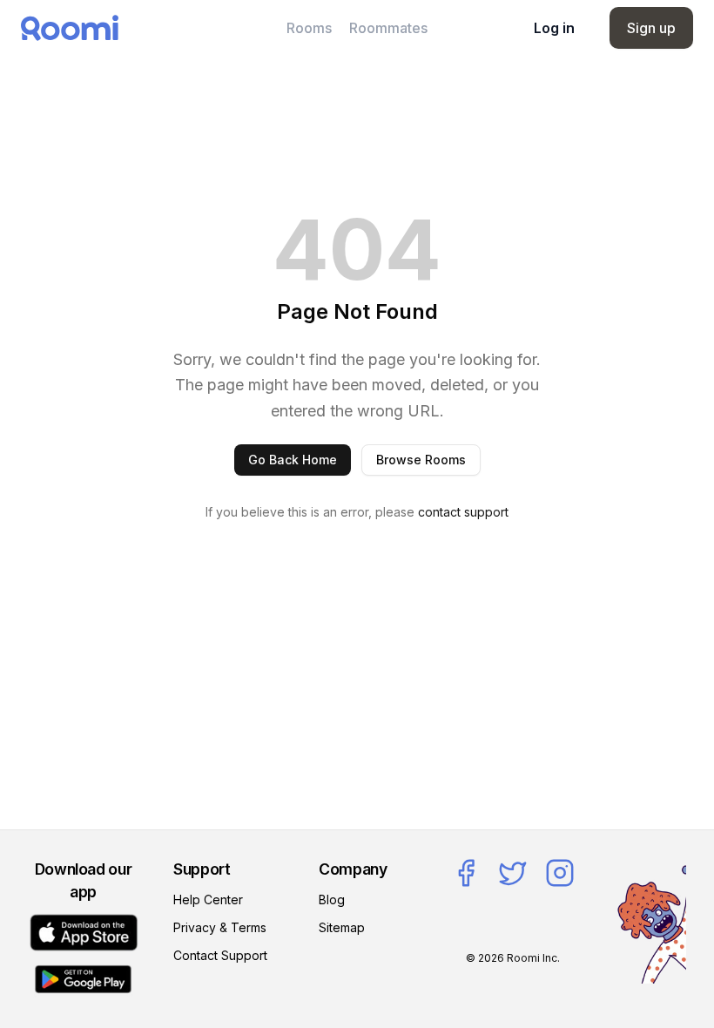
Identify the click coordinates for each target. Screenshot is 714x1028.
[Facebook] (466, 873)
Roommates (388, 28)
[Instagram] (560, 873)
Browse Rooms (421, 459)
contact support (463, 511)
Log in (554, 28)
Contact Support (220, 955)
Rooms (309, 28)
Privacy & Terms (219, 927)
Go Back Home (292, 459)
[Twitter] (513, 873)
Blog (332, 899)
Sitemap (342, 927)
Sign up (651, 28)
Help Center (208, 899)
